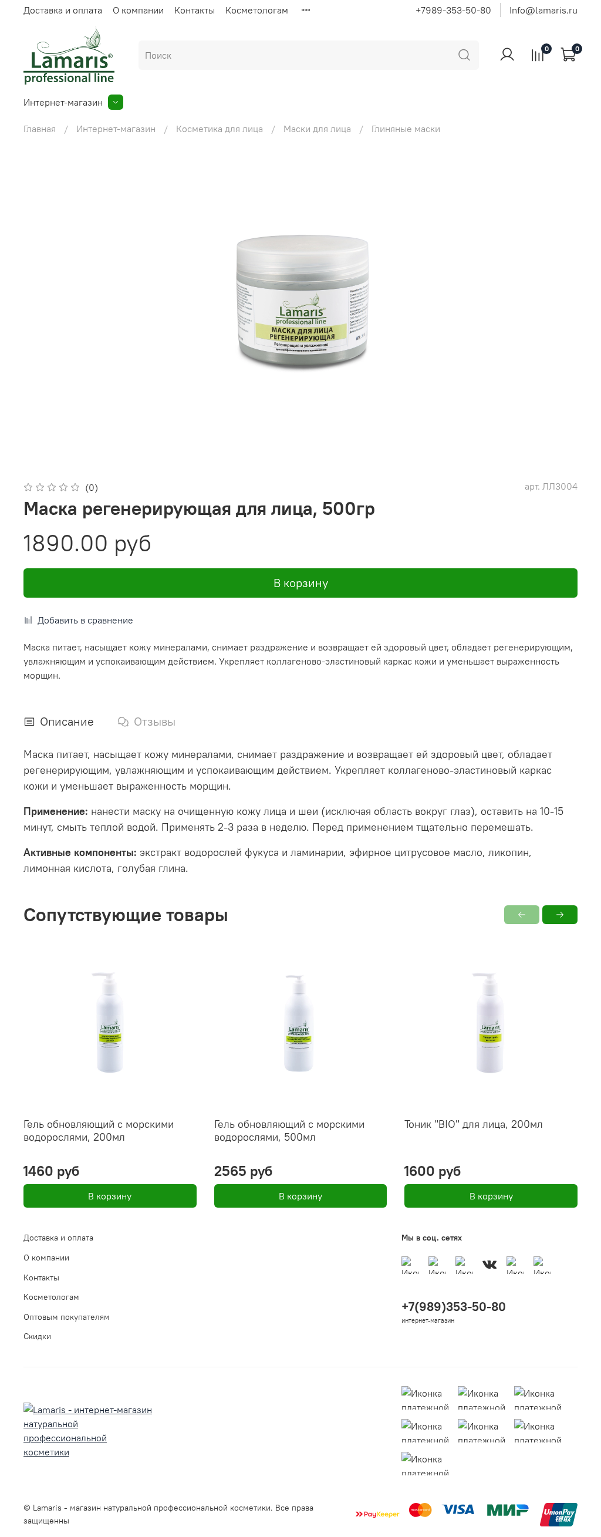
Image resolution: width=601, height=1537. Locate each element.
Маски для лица (317, 128)
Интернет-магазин (63, 102)
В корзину (109, 1196)
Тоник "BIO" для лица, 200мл (473, 1124)
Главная (39, 128)
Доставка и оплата (62, 10)
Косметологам (256, 10)
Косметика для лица (219, 128)
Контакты (194, 10)
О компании (138, 10)
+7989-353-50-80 (453, 10)
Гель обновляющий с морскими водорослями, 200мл (98, 1130)
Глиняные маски (406, 128)
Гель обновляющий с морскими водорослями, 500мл (289, 1130)
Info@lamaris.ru (543, 10)
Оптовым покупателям (66, 1317)
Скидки (37, 1336)
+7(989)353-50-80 (453, 1306)
